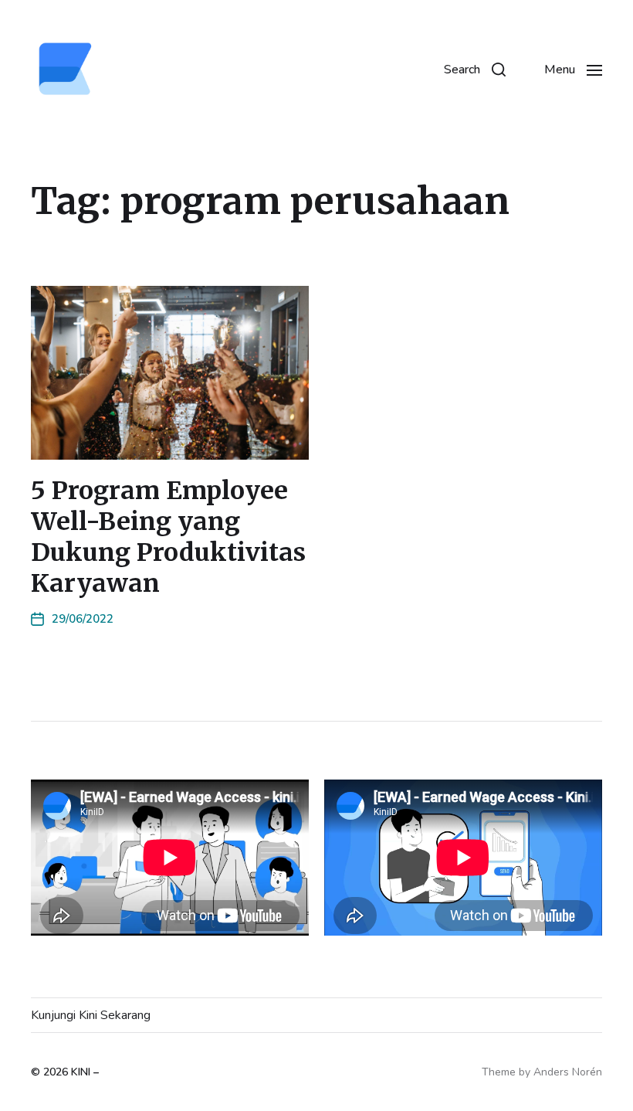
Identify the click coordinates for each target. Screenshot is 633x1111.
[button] (475, 69)
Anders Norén (567, 1072)
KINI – (85, 1072)
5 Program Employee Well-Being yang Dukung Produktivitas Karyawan (168, 537)
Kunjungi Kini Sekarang (91, 1015)
